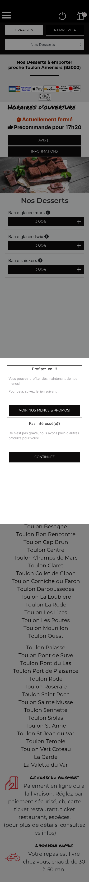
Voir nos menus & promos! (44, 410)
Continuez (44, 457)
